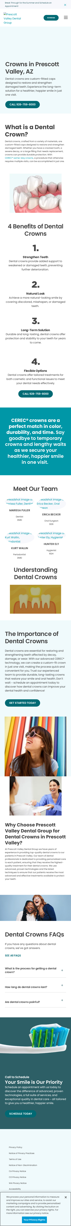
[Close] (65, 1197)
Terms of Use (15, 1159)
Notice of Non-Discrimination (23, 1165)
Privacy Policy (15, 1147)
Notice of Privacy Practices (21, 1153)
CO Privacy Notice (17, 1177)
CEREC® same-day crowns (19, 158)
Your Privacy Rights (34, 1219)
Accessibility (15, 1188)
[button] (66, 17)
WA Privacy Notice (17, 1183)
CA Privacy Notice (17, 1171)
